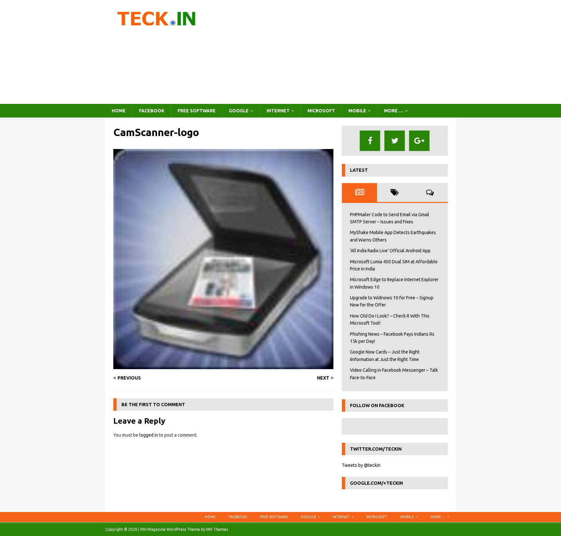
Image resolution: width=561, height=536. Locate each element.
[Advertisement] (337, 51)
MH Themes (217, 529)
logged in (148, 435)
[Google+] (419, 141)
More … (393, 110)
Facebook (151, 110)
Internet (278, 110)
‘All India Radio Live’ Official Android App (390, 250)
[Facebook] (370, 141)
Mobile (357, 110)
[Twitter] (394, 141)
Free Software (197, 110)
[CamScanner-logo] (223, 365)
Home (119, 110)
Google (239, 110)
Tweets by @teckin (361, 465)
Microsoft (321, 110)
